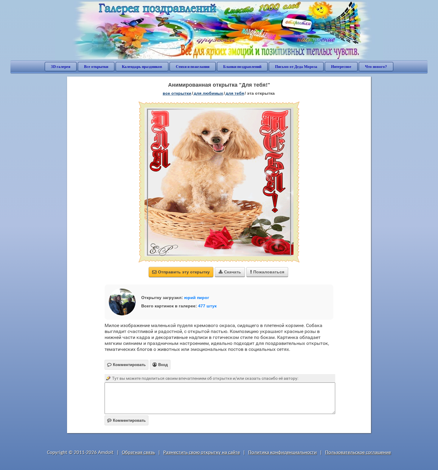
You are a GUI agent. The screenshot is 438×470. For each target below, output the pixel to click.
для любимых (208, 93)
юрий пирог (196, 297)
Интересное (341, 66)
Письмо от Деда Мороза (296, 66)
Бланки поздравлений (242, 66)
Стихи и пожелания (192, 66)
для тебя (235, 93)
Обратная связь (138, 452)
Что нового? (376, 66)
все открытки (177, 93)
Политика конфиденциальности (282, 452)
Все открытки (96, 66)
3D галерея (60, 66)
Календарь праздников (142, 66)
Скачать (230, 272)
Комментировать (126, 420)
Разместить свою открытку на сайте (201, 452)
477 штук (207, 306)
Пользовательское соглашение (358, 452)
